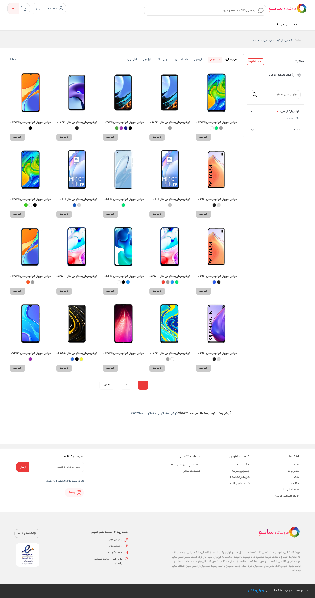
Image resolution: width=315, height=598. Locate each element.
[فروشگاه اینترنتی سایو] (288, 8)
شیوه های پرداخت (240, 483)
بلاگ (296, 477)
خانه (297, 41)
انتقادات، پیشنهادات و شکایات (183, 465)
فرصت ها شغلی (191, 471)
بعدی (107, 385)
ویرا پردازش (256, 591)
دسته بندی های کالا (286, 25)
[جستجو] (260, 10)
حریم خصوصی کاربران (287, 496)
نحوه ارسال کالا (291, 490)
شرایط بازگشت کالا (240, 477)
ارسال (23, 467)
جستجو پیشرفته (241, 471)
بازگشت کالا (243, 465)
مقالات (295, 483)
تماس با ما (293, 471)
